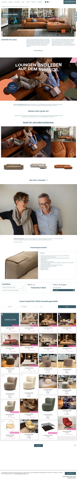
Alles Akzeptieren (70, 473)
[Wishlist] (75, 13)
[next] (75, 34)
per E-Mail (55, 290)
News (23, 2)
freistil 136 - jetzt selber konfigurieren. (38, 122)
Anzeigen (67, 306)
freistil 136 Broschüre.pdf (9, 287)
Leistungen (17, 2)
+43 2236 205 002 (57, 287)
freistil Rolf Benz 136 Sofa (23, 6)
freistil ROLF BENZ (14, 6)
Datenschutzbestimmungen (20, 473)
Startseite (4, 6)
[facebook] (47, 2)
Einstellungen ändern (72, 477)
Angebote (40, 2)
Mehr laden (38, 445)
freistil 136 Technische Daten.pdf (10, 290)
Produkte (4, 2)
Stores (27, 2)
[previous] (2, 34)
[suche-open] (49, 2)
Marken (10, 2)
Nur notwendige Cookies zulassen (69, 476)
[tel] (75, 19)
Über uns (33, 2)
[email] (75, 16)
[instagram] (45, 2)
